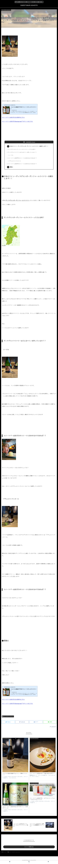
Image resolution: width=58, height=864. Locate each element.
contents (28, 142)
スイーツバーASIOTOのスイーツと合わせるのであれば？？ (22, 158)
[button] (53, 398)
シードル (11, 155)
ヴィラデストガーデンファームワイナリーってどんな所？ (22, 149)
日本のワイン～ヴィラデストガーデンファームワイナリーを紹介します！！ (29, 146)
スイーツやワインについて (8, 716)
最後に (11, 167)
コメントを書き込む (29, 846)
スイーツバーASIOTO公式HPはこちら (13, 117)
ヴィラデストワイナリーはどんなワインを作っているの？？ (22, 152)
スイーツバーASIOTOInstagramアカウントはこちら (17, 121)
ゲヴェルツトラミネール (15, 161)
